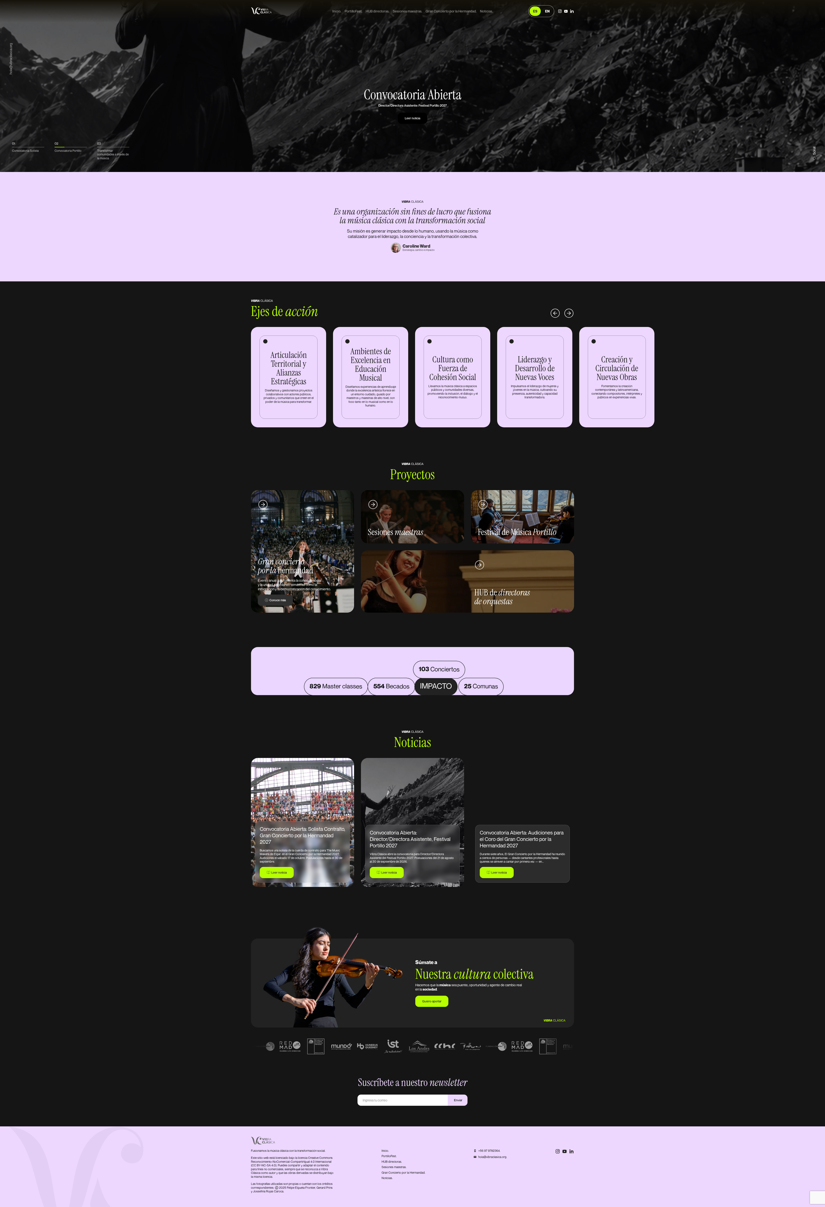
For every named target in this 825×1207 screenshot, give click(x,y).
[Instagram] (560, 11)
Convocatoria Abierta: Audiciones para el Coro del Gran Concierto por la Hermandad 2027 (522, 839)
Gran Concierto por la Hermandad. (451, 11)
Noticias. (486, 11)
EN (547, 11)
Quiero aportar (432, 1001)
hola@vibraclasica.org (11, 58)
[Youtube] (566, 11)
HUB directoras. (377, 11)
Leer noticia (279, 872)
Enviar (458, 1100)
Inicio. (336, 11)
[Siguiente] (569, 311)
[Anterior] (555, 311)
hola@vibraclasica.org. (492, 1157)
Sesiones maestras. (407, 11)
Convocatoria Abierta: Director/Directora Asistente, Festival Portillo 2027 (410, 839)
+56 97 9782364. (489, 1150)
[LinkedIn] (572, 11)
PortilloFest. (353, 11)
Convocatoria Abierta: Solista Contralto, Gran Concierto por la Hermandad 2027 (302, 835)
